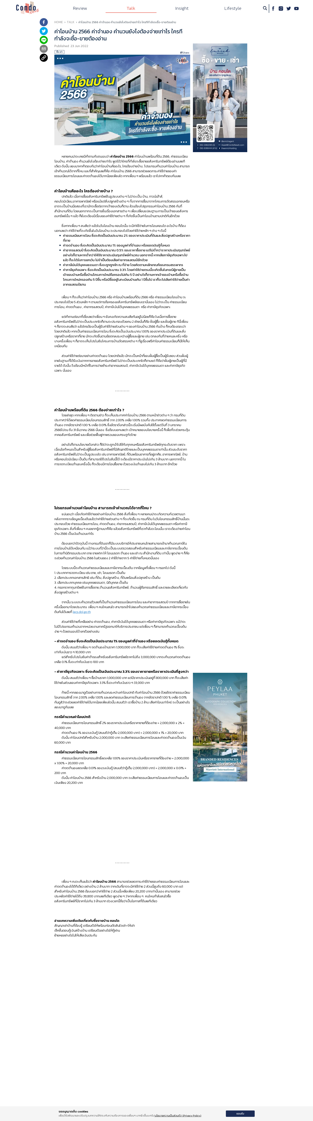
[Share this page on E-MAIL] (44, 49)
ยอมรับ (240, 1114)
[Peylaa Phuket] (220, 727)
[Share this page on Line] (44, 40)
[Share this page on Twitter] (44, 31)
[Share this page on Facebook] (44, 22)
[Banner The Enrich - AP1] (220, 97)
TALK (70, 22)
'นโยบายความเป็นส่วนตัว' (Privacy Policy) (177, 1115)
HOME (58, 22)
